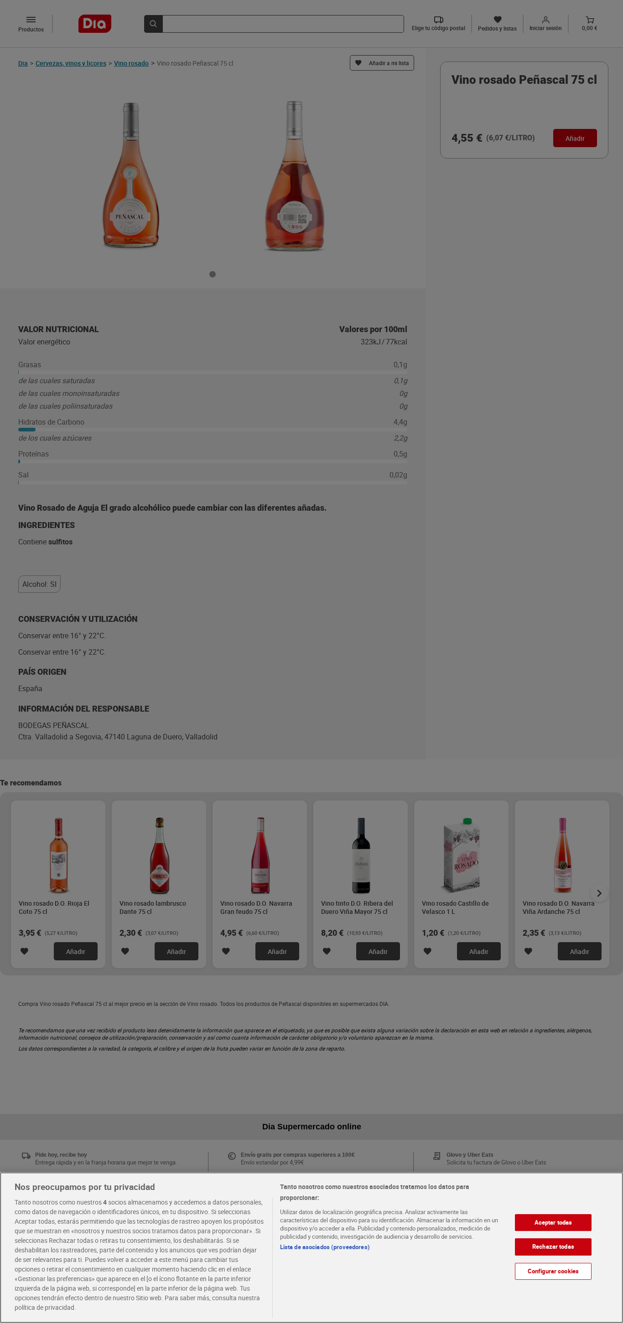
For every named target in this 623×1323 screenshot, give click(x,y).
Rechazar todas (553, 1246)
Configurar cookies (553, 1271)
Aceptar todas (553, 1222)
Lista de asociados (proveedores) (325, 1247)
